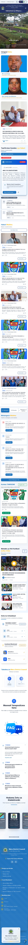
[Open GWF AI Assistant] (24, 941)
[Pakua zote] (22, 631)
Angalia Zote (21, 484)
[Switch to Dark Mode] (17, 2)
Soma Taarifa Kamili (8, 192)
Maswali (3, 1)
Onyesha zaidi (8, 757)
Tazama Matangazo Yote (14, 479)
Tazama (9, 430)
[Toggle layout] (19, 929)
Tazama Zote (22, 624)
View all (25, 551)
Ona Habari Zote (14, 230)
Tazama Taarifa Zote (8, 154)
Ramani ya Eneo (23, 938)
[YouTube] (15, 861)
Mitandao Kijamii (11, 1)
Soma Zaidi (6, 140)
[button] (14, 751)
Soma (8, 207)
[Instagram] (12, 861)
